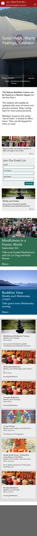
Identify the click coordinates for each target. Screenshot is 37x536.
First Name (7, 171)
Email (5, 165)
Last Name (7, 177)
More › (31, 154)
